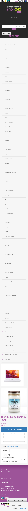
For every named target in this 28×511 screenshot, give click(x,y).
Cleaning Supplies (9, 336)
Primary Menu (6, 33)
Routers (7, 72)
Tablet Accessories (9, 190)
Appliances (7, 222)
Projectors (7, 67)
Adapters (7, 163)
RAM (6, 168)
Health (6, 231)
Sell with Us (4, 469)
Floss (6, 286)
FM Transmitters (9, 122)
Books (6, 86)
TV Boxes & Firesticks (10, 323)
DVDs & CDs (8, 54)
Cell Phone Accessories (10, 295)
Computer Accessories (10, 45)
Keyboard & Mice (9, 282)
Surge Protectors (9, 81)
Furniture (7, 309)
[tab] (5, 450)
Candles (17, 446)
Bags (6, 58)
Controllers (7, 195)
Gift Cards (7, 209)
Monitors (7, 318)
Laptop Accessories (9, 218)
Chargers (7, 245)
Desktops (7, 136)
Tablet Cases (8, 149)
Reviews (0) (5, 450)
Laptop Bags (8, 241)
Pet (6, 154)
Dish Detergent (8, 341)
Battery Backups (9, 186)
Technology (7, 359)
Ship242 (14, 21)
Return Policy (4, 474)
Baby (6, 259)
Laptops (7, 291)
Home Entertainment (10, 236)
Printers (7, 63)
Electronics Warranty (7, 478)
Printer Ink (7, 99)
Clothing (7, 313)
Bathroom (7, 104)
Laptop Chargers (9, 108)
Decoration (7, 177)
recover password (14, 18)
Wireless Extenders (9, 268)
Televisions (7, 90)
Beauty (6, 277)
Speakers (7, 140)
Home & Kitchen (9, 345)
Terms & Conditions (6, 471)
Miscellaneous (8, 200)
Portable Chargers (9, 95)
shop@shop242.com (8, 486)
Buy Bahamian (8, 327)
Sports (6, 76)
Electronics (7, 332)
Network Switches (9, 254)
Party (6, 304)
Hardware (7, 250)
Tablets (7, 181)
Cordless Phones (9, 127)
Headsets (7, 300)
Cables (6, 117)
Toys (6, 49)
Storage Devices (9, 272)
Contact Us (7, 482)
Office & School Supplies (11, 354)
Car (6, 204)
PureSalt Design (23, 508)
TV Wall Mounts (9, 213)
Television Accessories (10, 172)
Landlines (7, 145)
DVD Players (8, 263)
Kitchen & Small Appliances (11, 350)
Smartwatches (8, 159)
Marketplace (8, 131)
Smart (6, 113)
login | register (14, 17)
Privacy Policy (5, 476)
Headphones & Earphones (11, 227)
